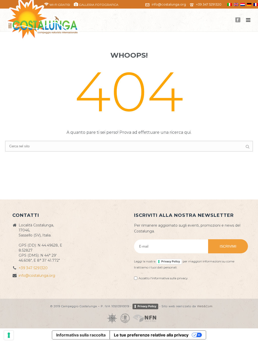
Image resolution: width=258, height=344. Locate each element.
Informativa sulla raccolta (81, 334)
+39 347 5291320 (208, 4)
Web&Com (205, 306)
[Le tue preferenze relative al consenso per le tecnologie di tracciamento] (9, 335)
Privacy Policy (170, 261)
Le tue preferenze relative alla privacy (151, 334)
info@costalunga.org (169, 4)
